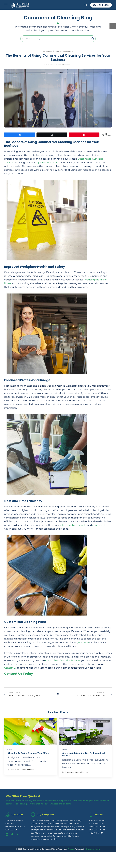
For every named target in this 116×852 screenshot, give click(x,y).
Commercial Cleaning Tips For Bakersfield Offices (83, 754)
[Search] (86, 5)
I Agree (49, 845)
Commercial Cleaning (63, 51)
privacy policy (102, 845)
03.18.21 (9, 749)
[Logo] (19, 5)
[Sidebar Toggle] (112, 26)
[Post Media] (30, 731)
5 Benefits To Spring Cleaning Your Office (28, 753)
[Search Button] (93, 39)
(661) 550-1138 (11, 830)
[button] (112, 845)
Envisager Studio (93, 849)
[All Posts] (58, 694)
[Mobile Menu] (5, 5)
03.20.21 (64, 749)
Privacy (71, 849)
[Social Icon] (6, 834)
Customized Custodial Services (58, 65)
